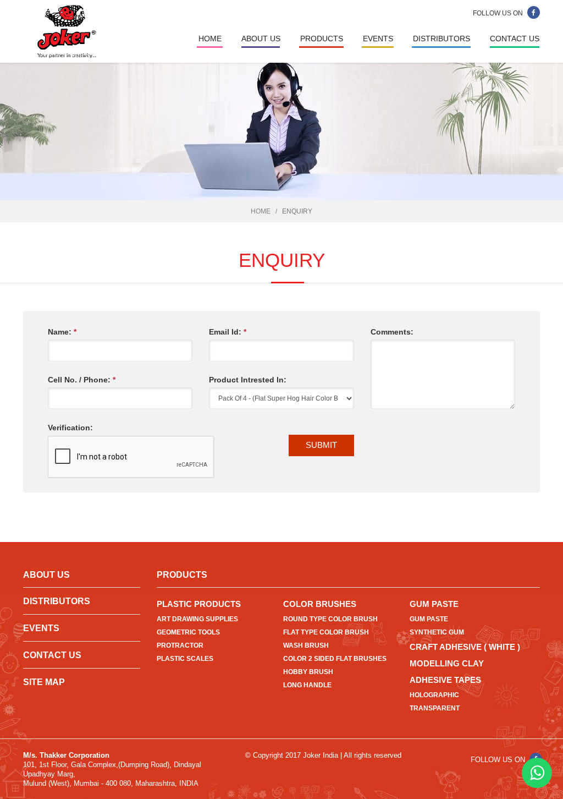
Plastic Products (199, 604)
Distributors (441, 38)
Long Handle (307, 685)
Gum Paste (434, 604)
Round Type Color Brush (330, 619)
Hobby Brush (308, 672)
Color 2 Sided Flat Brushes (335, 659)
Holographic (434, 695)
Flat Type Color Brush (326, 632)
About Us (260, 38)
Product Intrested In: (247, 379)
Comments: (392, 331)
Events (378, 38)
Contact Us (514, 38)
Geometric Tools (188, 632)
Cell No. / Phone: (81, 379)
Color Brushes (319, 604)
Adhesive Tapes (445, 680)
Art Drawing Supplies (197, 619)
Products (321, 38)
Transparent (435, 708)
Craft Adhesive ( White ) (465, 647)
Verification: (70, 427)
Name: (62, 331)
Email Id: (227, 331)
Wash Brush (306, 645)
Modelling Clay (447, 663)
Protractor (180, 645)
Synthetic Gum (437, 632)
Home (210, 38)
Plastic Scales (185, 659)
